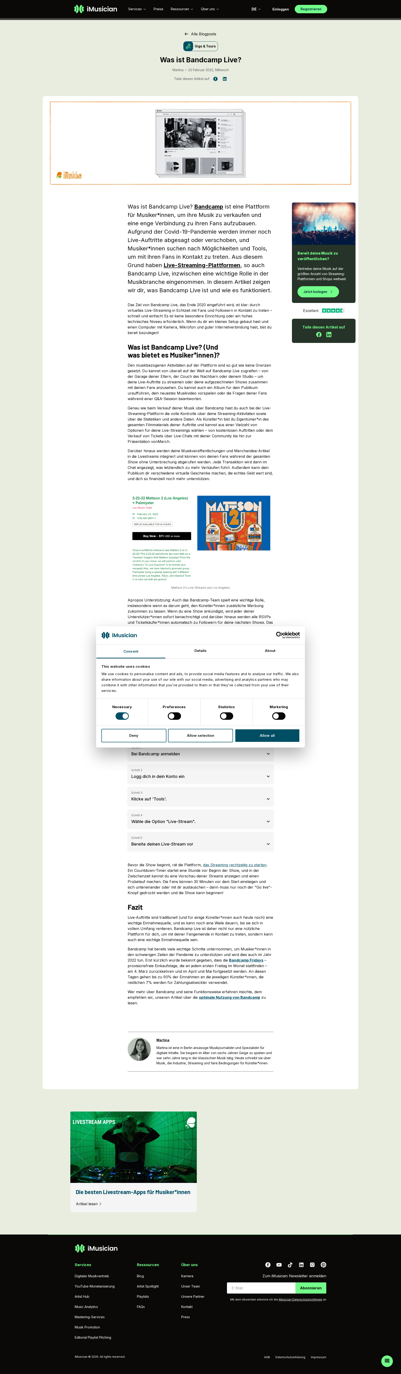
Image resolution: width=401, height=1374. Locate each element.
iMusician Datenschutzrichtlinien (300, 1299)
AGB (267, 1357)
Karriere (187, 1276)
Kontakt (187, 1307)
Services (135, 9)
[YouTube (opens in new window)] (279, 1265)
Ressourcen (180, 9)
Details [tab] (200, 650)
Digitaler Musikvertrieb (92, 1276)
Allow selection (200, 735)
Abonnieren (311, 1288)
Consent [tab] (130, 651)
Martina (178, 70)
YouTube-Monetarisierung (95, 1286)
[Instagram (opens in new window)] (312, 1265)
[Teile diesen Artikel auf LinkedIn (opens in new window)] (224, 78)
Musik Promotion (87, 1327)
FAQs (141, 1307)
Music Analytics (86, 1307)
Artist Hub (82, 1296)
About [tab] (270, 650)
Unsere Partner (192, 1296)
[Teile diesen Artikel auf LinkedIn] (328, 334)
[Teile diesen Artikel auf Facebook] (319, 334)
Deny (133, 735)
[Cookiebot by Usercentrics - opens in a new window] (279, 635)
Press (185, 1317)
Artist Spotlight (148, 1286)
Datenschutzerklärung (290, 1357)
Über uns (208, 9)
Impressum (318, 1357)
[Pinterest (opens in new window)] (323, 1265)
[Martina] (139, 1052)
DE (254, 9)
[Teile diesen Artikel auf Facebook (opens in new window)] (215, 78)
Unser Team (190, 1286)
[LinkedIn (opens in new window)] (301, 1265)
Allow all (267, 735)
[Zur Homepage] (95, 9)
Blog (140, 1276)
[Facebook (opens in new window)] (268, 1265)
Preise (158, 9)
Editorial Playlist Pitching (93, 1337)
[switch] (174, 716)
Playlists (143, 1296)
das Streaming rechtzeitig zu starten (234, 865)
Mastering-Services (90, 1317)
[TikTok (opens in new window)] (290, 1265)
